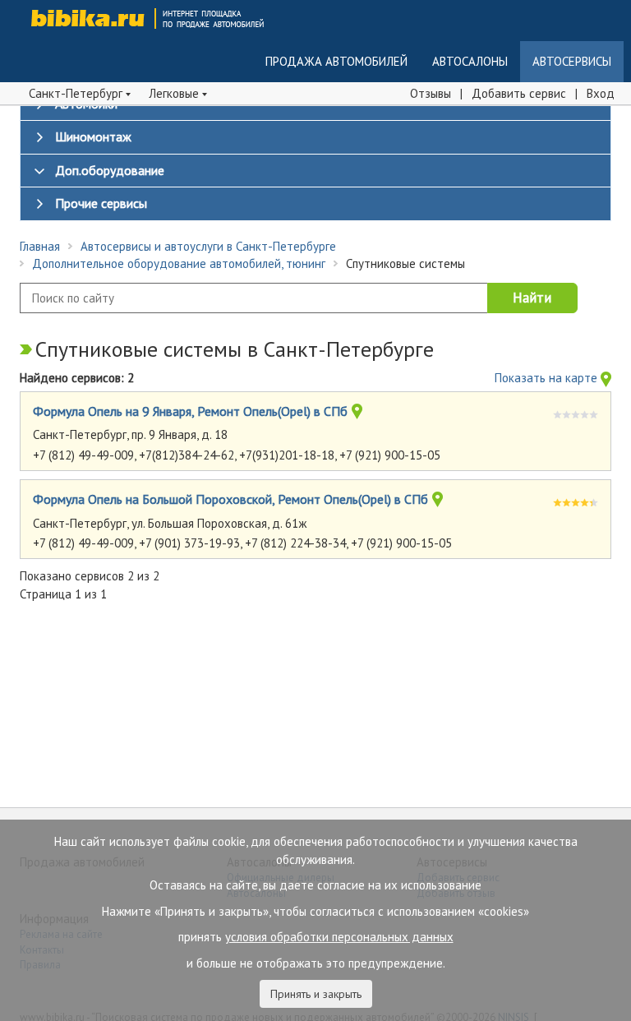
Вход (601, 93)
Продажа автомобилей (336, 61)
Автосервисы (571, 61)
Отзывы (430, 93)
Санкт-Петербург (77, 93)
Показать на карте (548, 378)
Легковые (175, 93)
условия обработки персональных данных (339, 937)
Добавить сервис (519, 93)
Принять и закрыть (316, 993)
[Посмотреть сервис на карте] (357, 413)
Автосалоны (470, 61)
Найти (532, 298)
